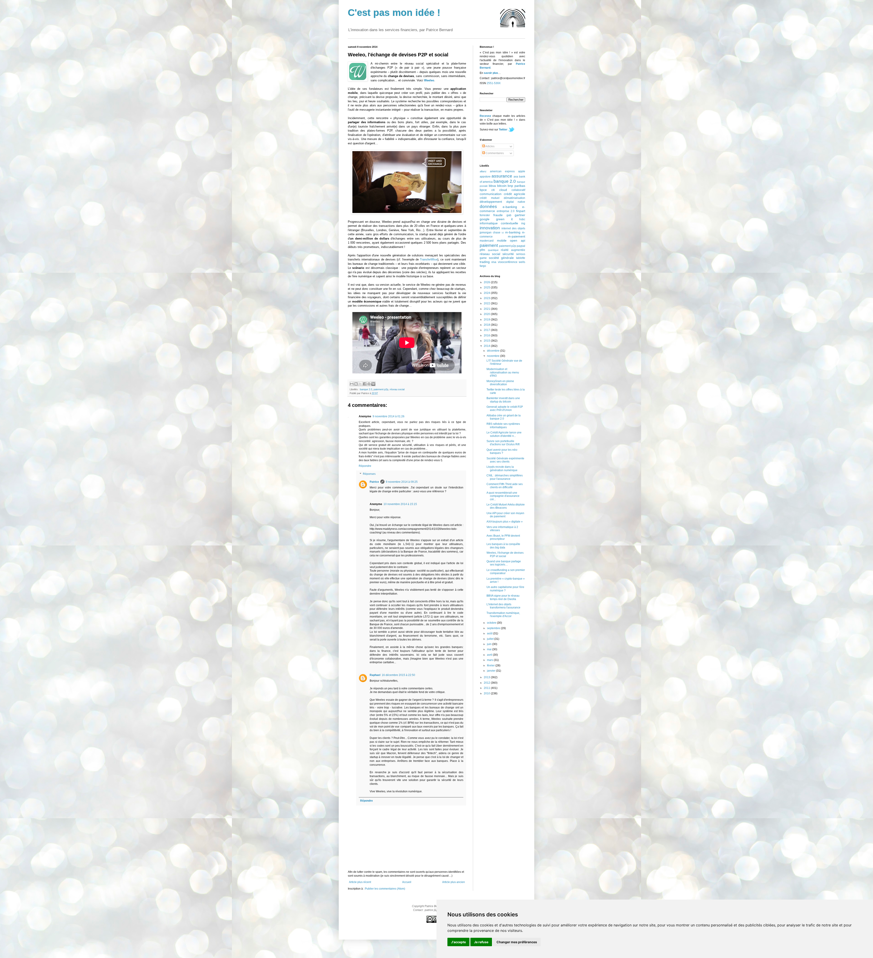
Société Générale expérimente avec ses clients (505, 460)
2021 (487, 308)
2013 (487, 677)
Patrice (374, 481)
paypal (521, 246)
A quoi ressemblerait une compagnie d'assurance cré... (503, 496)
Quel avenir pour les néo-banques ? (502, 451)
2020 (487, 314)
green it (504, 219)
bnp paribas (516, 186)
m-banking (512, 232)
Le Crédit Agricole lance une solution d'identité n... (504, 434)
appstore (485, 176)
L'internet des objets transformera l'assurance (503, 606)
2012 (487, 682)
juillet (490, 638)
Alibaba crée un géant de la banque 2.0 (504, 417)
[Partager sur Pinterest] (369, 384)
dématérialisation (514, 198)
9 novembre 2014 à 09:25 (402, 481)
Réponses (369, 474)
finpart (520, 211)
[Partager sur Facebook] (364, 384)
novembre (493, 356)
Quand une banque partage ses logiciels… (504, 563)
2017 (487, 330)
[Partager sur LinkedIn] (373, 384)
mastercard (487, 240)
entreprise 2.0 (506, 211)
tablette (520, 258)
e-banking (510, 207)
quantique (493, 250)
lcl (503, 232)
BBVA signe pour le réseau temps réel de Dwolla (503, 597)
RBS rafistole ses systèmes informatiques (503, 425)
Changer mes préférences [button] (517, 942)
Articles (489, 146)
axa (516, 176)
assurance (502, 176)
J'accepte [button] (458, 942)
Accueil (406, 882)
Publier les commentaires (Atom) (385, 888)
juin (489, 644)
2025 (487, 287)
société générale (501, 258)
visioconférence (507, 262)
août (490, 633)
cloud (503, 190)
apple (521, 171)
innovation (490, 227)
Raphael (375, 675)
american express (502, 171)
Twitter (503, 129)
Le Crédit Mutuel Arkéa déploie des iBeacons (506, 506)
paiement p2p (381, 389)
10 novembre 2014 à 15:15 (400, 504)
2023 (487, 298)
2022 (487, 303)
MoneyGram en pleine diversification (500, 383)
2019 (487, 319)
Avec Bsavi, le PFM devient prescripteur (503, 537)
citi (493, 190)
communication (491, 194)
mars (490, 660)
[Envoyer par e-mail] (351, 384)
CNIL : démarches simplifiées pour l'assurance (505, 477)
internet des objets (513, 228)
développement (491, 201)
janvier (491, 670)
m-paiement (516, 236)
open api (517, 240)
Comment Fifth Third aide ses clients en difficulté (505, 486)
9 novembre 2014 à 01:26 (388, 416)
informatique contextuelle (499, 223)
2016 (487, 335)
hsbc (522, 219)
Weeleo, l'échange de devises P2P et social (505, 554)
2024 (487, 293)
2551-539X (494, 83)
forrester (485, 215)
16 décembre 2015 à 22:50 (398, 675)
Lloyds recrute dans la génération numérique (502, 468)
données (488, 206)
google (484, 219)
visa (493, 262)
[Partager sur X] (360, 384)
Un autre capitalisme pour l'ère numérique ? (505, 588)
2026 (487, 282)
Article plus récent (360, 882)
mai (489, 649)
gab (509, 215)
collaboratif (518, 190)
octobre (492, 622)
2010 (487, 693)
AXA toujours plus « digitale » (505, 521)
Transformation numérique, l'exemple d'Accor (503, 614)
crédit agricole (514, 194)
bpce (483, 190)
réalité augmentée (513, 250)
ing (523, 223)
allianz (483, 171)
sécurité (508, 254)
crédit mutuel (489, 198)
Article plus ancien (453, 882)
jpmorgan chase (490, 232)
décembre (493, 350)
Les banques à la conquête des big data (503, 546)
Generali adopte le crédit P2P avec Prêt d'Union (505, 408)
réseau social (397, 389)
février (491, 665)
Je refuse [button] (481, 942)
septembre (494, 628)
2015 (487, 340)
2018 (487, 324)
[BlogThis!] (356, 384)
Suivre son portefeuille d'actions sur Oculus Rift (503, 443)
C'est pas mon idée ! (394, 12)
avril (490, 654)
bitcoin (502, 186)
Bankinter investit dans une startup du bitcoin (503, 400)
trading (485, 262)
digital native (515, 201)
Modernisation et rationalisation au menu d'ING (503, 372)
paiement (489, 245)
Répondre (365, 466)
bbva (492, 186)
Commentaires (494, 153)
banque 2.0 (366, 389)
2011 (487, 688)
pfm (482, 250)
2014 (487, 346)
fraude (498, 215)
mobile (502, 240)
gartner (520, 215)
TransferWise (428, 259)
